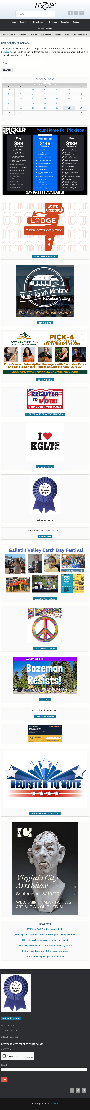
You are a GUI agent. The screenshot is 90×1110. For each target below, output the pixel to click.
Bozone (54, 1104)
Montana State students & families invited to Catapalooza (45, 945)
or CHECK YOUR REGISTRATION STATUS (45, 414)
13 (57, 99)
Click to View (45, 536)
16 (8, 103)
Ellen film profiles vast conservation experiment (45, 940)
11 (33, 99)
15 (81, 99)
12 (45, 99)
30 (57, 89)
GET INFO (45, 699)
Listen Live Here (45, 467)
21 (69, 103)
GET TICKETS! (45, 323)
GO (4, 1079)
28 (33, 89)
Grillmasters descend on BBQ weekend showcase (45, 951)
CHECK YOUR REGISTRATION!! (45, 813)
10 (21, 99)
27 (21, 89)
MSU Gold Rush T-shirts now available (45, 929)
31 (69, 89)
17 (21, 103)
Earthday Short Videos (45, 599)
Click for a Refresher (45, 716)
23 (8, 108)
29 (45, 89)
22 (81, 103)
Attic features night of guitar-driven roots (45, 956)
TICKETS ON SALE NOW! (45, 256)
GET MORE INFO (45, 380)
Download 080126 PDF (45, 648)
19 (45, 103)
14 (69, 99)
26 (8, 89)
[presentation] (17, 1056)
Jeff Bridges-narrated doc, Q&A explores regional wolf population (45, 935)
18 (33, 103)
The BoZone (45, 6)
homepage (6, 52)
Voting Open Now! (11, 1018)
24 (21, 108)
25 (33, 108)
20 (57, 103)
